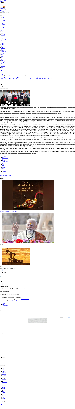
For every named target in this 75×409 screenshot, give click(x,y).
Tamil (3, 22)
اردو (2, 26)
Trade (3, 164)
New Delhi (3, 160)
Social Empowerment (5, 305)
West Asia (3, 166)
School (3, 170)
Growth (3, 163)
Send (4, 365)
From (1, 13)
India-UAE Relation (5, 158)
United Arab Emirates (5, 161)
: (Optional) (5, 360)
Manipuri (3, 25)
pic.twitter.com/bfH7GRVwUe (25, 299)
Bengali (3, 19)
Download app (2, 1)
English (3, 17)
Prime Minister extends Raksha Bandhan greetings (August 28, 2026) (9, 211)
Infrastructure (4, 172)
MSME (3, 165)
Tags (3, 156)
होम (2, 74)
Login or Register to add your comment (5, 175)
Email (3, 357)
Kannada (3, 20)
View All (1, 246)
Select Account (4, 334)
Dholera (3, 168)
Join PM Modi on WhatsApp (4, 88)
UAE (3, 157)
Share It (1, 311)
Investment (3, 167)
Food (3, 173)
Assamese (3, 24)
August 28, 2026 (14, 300)
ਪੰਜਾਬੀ (3, 27)
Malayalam (3, 21)
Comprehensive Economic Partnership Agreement (9, 162)
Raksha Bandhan (4, 303)
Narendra (2, 8)
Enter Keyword (2, 12)
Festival (3, 304)
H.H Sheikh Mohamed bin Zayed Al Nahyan (8, 159)
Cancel (1, 365)
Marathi (3, 23)
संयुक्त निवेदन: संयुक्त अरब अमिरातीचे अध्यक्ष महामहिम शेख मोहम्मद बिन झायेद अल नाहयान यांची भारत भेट (26, 78)
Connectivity (4, 171)
